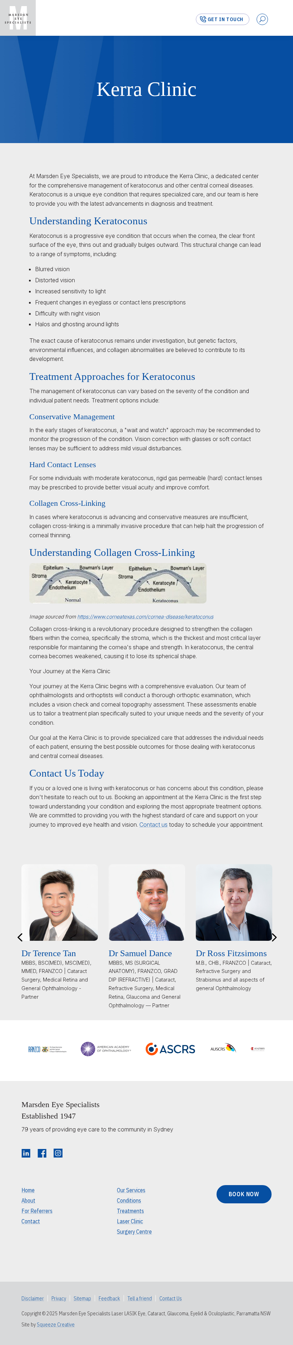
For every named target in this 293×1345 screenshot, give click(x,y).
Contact (30, 1221)
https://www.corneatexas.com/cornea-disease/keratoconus (145, 616)
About (28, 1200)
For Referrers (37, 1210)
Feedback (109, 1298)
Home (28, 1190)
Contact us (153, 824)
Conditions (129, 1200)
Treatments (130, 1210)
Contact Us (170, 1298)
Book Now (244, 1194)
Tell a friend (140, 1298)
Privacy (58, 1298)
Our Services (131, 1190)
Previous (20, 937)
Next (273, 937)
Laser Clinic (130, 1221)
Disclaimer (32, 1298)
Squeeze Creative (56, 1324)
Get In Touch (225, 19)
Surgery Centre (134, 1231)
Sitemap (82, 1298)
